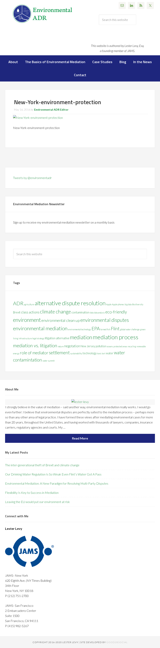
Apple (108, 304)
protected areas (120, 346)
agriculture (29, 304)
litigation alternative (57, 338)
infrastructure (25, 338)
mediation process (115, 337)
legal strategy (38, 338)
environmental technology (79, 329)
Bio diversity (137, 304)
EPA (96, 328)
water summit (49, 360)
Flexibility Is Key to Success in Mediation (32, 492)
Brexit (16, 312)
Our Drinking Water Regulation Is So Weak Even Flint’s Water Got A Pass (53, 474)
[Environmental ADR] (42, 23)
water (109, 353)
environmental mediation (40, 328)
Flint (115, 328)
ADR (18, 303)
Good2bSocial (117, 642)
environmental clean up (60, 320)
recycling (132, 346)
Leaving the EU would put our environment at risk (37, 502)
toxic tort (101, 353)
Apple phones (118, 304)
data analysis (99, 312)
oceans (110, 346)
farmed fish (105, 329)
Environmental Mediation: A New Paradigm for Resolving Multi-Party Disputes (56, 483)
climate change (55, 311)
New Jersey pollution (93, 346)
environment (27, 320)
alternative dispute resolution (70, 303)
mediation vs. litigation (35, 345)
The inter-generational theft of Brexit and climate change (42, 465)
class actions (30, 312)
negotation (72, 346)
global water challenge (130, 329)
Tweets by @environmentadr (32, 178)
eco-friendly (116, 311)
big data (128, 304)
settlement (59, 352)
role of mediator (34, 352)
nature (61, 346)
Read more (80, 438)
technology (90, 353)
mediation (81, 337)
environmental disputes (104, 320)
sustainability (76, 353)
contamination (80, 312)
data (91, 312)
